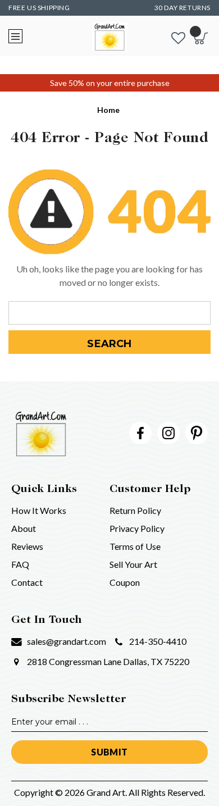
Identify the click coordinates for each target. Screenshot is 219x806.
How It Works (38, 510)
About (23, 528)
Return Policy (135, 510)
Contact (27, 582)
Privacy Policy (137, 528)
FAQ (20, 564)
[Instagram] (168, 433)
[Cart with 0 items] (201, 38)
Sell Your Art (133, 564)
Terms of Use (135, 546)
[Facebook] (140, 433)
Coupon (125, 582)
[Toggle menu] (15, 36)
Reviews (27, 546)
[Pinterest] (196, 433)
